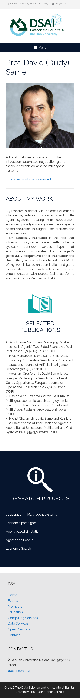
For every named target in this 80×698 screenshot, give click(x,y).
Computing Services (23, 618)
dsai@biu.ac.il (61, 3)
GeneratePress (54, 692)
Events (13, 600)
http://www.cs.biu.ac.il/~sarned (28, 179)
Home (12, 595)
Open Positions (19, 629)
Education (15, 612)
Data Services (18, 623)
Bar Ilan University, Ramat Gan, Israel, (29, 3)
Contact (14, 635)
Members (15, 606)
